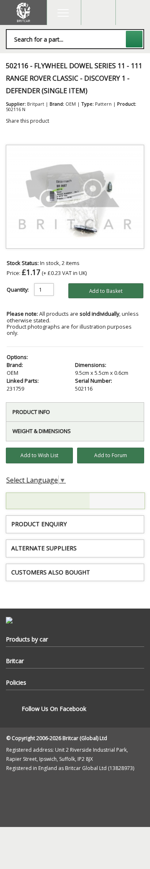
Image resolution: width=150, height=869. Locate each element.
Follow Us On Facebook (54, 709)
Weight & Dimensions (41, 431)
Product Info (31, 412)
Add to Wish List (39, 455)
